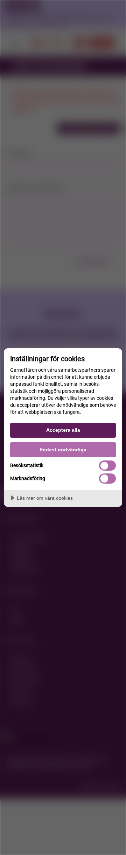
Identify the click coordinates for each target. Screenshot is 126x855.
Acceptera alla (63, 430)
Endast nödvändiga (63, 449)
